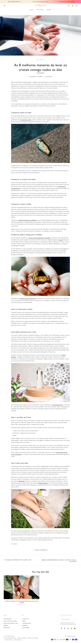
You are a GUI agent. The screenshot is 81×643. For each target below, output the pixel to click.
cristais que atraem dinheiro (34, 222)
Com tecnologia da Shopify (10, 638)
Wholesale (7, 627)
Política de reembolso (21, 638)
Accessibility (25, 627)
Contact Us (25, 619)
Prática (42, 59)
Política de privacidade (33, 638)
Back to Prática (41, 550)
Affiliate (6, 625)
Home (38, 59)
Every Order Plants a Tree (11, 623)
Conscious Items (10, 636)
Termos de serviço (9, 639)
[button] (4, 5)
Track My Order (26, 623)
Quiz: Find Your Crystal (10, 621)
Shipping (24, 625)
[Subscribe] (76, 619)
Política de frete (17, 639)
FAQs (23, 621)
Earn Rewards (7, 619)
